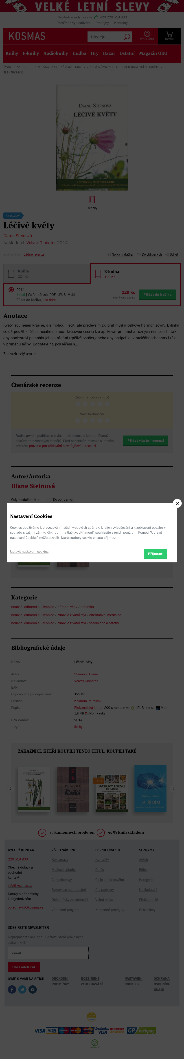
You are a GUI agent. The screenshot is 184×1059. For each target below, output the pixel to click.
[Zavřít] (177, 503)
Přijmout (155, 553)
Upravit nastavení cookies (29, 551)
